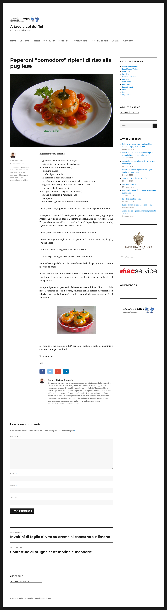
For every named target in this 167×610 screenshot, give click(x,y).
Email (13, 486)
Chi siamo (24, 41)
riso (22, 177)
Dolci (124, 90)
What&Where (80, 41)
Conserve (125, 92)
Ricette (36, 41)
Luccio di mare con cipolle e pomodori (137, 205)
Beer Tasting (127, 74)
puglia (17, 177)
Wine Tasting (127, 72)
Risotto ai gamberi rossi (131, 199)
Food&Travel (64, 41)
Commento (16, 437)
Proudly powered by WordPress (39, 598)
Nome (13, 474)
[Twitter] (50, 371)
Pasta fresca (126, 84)
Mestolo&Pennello (99, 41)
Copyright (128, 41)
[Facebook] (42, 371)
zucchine (24, 180)
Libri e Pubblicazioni (130, 66)
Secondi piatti (127, 87)
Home (13, 41)
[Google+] (58, 371)
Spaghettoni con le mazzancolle (134, 178)
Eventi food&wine (129, 77)
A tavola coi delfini (26, 26)
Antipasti (125, 79)
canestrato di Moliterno (19, 167)
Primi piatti (126, 82)
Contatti (116, 41)
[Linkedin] (66, 371)
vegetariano (15, 180)
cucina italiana (16, 170)
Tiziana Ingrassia (16, 160)
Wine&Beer (49, 41)
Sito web (14, 498)
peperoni (21, 172)
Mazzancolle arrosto (130, 184)
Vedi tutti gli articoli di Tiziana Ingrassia (64, 404)
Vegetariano (127, 95)
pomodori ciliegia (17, 175)
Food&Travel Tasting (130, 69)
